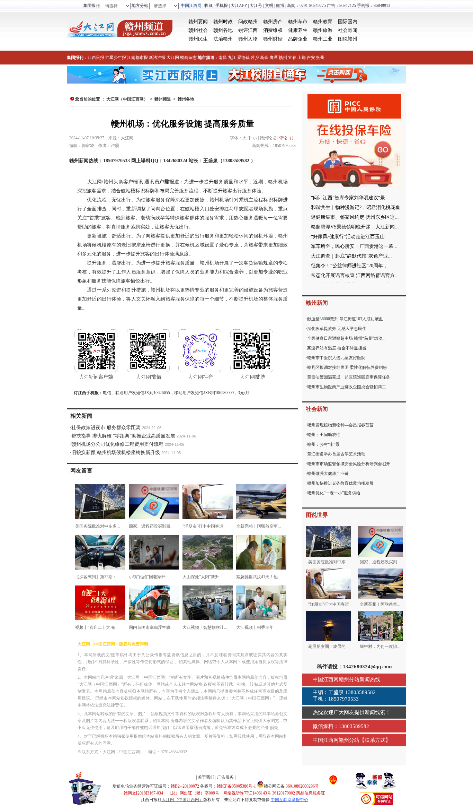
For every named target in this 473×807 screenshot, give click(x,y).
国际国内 (347, 21)
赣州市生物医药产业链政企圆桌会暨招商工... (348, 386)
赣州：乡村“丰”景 (323, 444)
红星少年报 (115, 57)
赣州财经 (273, 39)
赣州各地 (223, 30)
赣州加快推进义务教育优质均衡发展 (340, 483)
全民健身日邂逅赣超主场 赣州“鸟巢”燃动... (346, 338)
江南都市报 (137, 57)
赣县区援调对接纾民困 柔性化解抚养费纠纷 (347, 367)
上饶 (301, 57)
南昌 (222, 57)
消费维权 (273, 30)
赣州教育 (322, 21)
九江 (232, 57)
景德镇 (243, 57)
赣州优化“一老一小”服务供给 (333, 493)
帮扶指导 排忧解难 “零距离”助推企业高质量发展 (123, 436)
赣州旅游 (322, 30)
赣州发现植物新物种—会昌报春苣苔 (340, 425)
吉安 (311, 57)
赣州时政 (223, 21)
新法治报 (157, 57)
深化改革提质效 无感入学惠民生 (336, 328)
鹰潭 (273, 57)
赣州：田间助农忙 (323, 434)
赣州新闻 (317, 303)
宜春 (292, 57)
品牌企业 (297, 39)
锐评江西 (248, 30)
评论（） (287, 138)
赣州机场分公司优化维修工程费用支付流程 (117, 444)
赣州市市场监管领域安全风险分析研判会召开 (348, 463)
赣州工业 (322, 39)
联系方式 (375, 740)
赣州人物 (248, 39)
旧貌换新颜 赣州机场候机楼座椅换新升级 (115, 452)
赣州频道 (162, 99)
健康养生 (297, 30)
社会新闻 (317, 409)
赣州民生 (198, 39)
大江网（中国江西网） (127, 99)
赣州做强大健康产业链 (328, 473)
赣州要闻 (198, 21)
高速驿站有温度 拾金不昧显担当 (336, 348)
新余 (264, 57)
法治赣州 (223, 39)
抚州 (320, 57)
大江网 (173, 57)
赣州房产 (273, 21)
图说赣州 (347, 39)
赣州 (283, 57)
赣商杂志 (188, 57)
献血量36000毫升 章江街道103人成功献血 (345, 318)
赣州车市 (297, 21)
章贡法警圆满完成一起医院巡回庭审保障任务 (348, 377)
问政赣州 (248, 21)
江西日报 (96, 57)
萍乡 (255, 57)
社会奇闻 (347, 30)
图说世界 (317, 515)
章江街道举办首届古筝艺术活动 (336, 454)
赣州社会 (198, 30)
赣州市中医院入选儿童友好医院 (336, 357)
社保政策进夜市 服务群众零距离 (106, 427)
